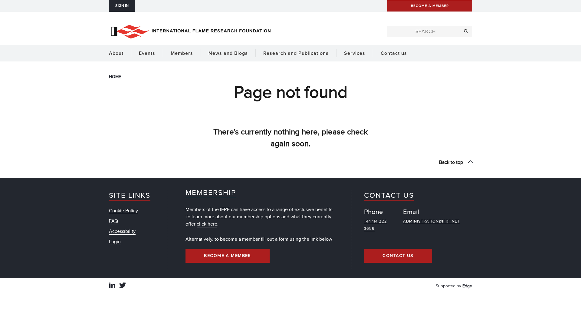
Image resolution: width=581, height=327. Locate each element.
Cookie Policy (123, 211)
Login (115, 242)
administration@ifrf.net (431, 221)
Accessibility (122, 231)
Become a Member (227, 256)
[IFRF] (190, 31)
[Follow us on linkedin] (112, 286)
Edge (467, 286)
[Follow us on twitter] (122, 286)
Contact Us (397, 256)
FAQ (113, 221)
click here (207, 224)
